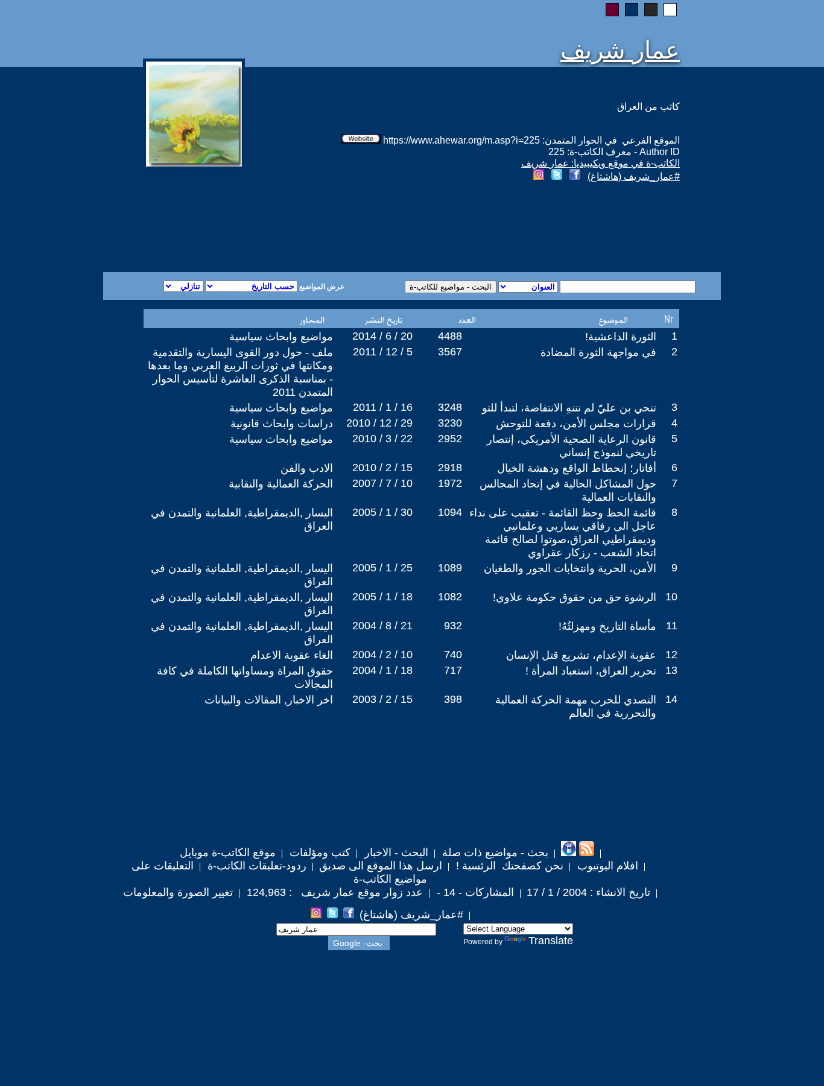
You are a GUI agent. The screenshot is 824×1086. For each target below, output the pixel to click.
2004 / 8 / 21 (382, 626)
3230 (450, 423)
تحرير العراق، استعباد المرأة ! (590, 671)
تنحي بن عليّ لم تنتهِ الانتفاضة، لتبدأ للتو (569, 408)
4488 (450, 336)
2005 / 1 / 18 (382, 597)
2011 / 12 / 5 (383, 352)
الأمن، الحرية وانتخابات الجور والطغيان (570, 568)
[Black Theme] (651, 9)
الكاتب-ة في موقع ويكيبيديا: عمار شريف (600, 163)
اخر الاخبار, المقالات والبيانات (268, 700)
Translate (550, 941)
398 (453, 699)
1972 (450, 483)
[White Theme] (670, 9)
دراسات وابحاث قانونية (281, 424)
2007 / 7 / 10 (382, 483)
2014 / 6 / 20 (382, 336)
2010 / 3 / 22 (382, 439)
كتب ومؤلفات (318, 852)
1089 (450, 568)
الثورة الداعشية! (620, 337)
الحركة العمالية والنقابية (281, 484)
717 (453, 670)
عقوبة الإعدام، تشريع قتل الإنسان (581, 655)
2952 (450, 439)
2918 (450, 468)
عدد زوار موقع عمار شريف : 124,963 (333, 892)
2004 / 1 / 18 (382, 670)
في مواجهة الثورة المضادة (598, 352)
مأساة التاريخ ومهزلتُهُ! (607, 626)
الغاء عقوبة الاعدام (291, 655)
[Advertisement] (266, 229)
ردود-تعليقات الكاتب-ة (255, 866)
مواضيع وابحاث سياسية (281, 337)
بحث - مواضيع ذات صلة (493, 852)
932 (453, 626)
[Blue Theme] (631, 9)
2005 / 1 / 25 (382, 568)
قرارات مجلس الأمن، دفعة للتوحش (576, 424)
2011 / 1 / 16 (383, 407)
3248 (450, 407)
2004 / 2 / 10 (382, 655)
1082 (450, 597)
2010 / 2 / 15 (382, 468)
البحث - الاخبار (394, 852)
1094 (450, 512)
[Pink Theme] (612, 9)
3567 (450, 352)
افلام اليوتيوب (606, 866)
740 (453, 655)
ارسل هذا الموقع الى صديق (380, 866)
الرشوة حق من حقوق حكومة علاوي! (574, 597)
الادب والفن (306, 468)
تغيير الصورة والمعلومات (178, 892)
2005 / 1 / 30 (382, 512)
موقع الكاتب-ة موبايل (228, 852)
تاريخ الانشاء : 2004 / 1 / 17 (588, 892)
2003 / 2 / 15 (382, 699)
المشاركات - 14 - (474, 892)
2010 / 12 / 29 (379, 423)
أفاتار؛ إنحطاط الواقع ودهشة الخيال (576, 468)
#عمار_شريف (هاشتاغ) (634, 176)
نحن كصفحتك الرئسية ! (508, 866)
